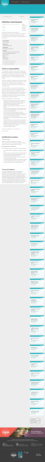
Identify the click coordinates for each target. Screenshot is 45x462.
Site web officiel (5, 58)
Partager (34, 419)
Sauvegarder (34, 422)
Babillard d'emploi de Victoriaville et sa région (4, 4)
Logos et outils (38, 455)
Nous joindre (38, 454)
